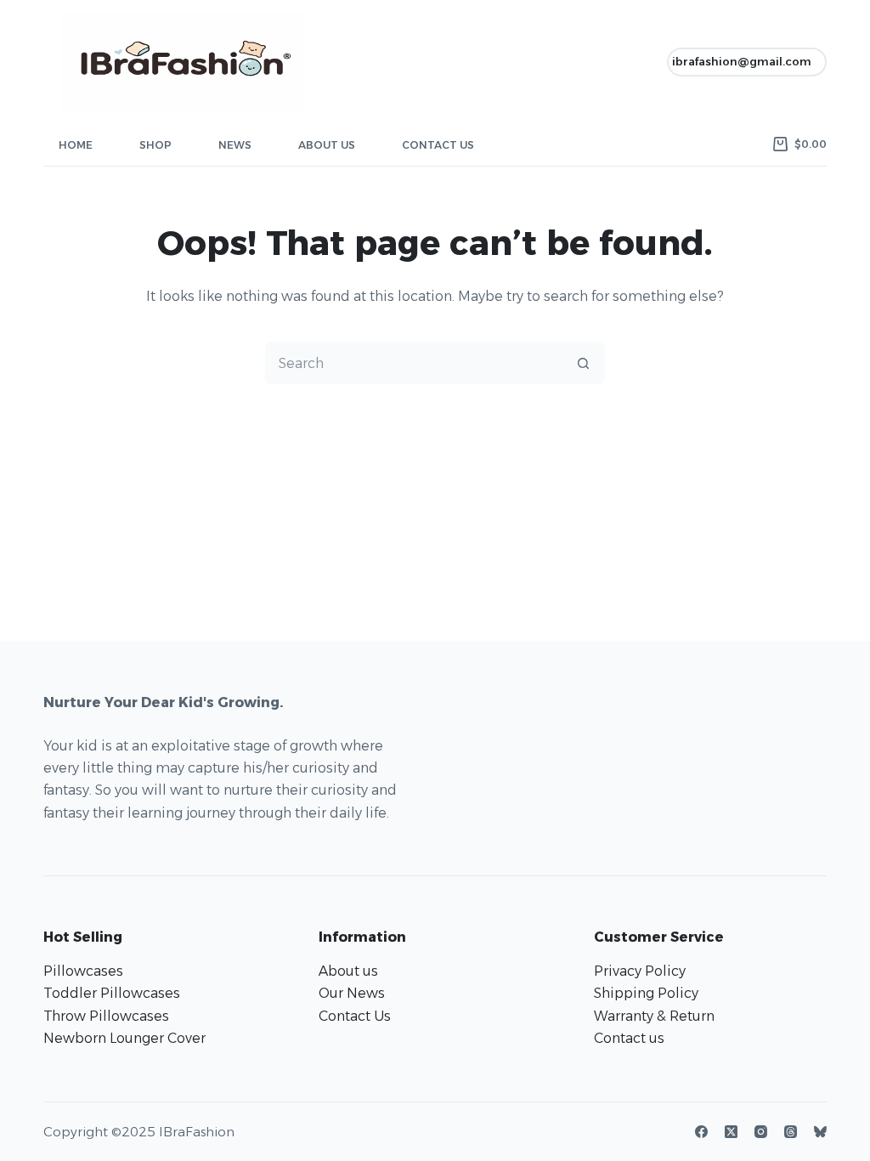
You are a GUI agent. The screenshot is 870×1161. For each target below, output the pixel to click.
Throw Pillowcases (106, 1016)
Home (76, 145)
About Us (326, 145)
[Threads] (790, 1131)
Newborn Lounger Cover (124, 1038)
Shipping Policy (646, 993)
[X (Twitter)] (731, 1131)
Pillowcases (83, 971)
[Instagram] (760, 1131)
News (234, 145)
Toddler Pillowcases (111, 993)
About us (348, 971)
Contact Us (438, 145)
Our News (352, 993)
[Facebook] (701, 1131)
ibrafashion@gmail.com (741, 61)
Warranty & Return (654, 1016)
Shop (155, 145)
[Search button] (583, 363)
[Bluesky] (820, 1131)
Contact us (629, 1038)
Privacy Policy (640, 971)
